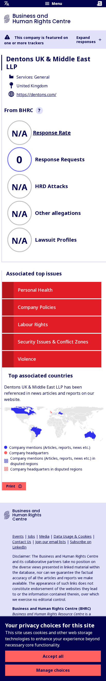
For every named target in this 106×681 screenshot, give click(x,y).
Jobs (31, 536)
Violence (27, 359)
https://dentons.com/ (36, 94)
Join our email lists (50, 541)
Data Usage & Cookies (73, 536)
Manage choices (53, 670)
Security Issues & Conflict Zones (53, 342)
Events (18, 536)
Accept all (53, 656)
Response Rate (52, 132)
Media (44, 536)
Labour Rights (33, 324)
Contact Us (21, 541)
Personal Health (35, 290)
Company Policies (37, 307)
